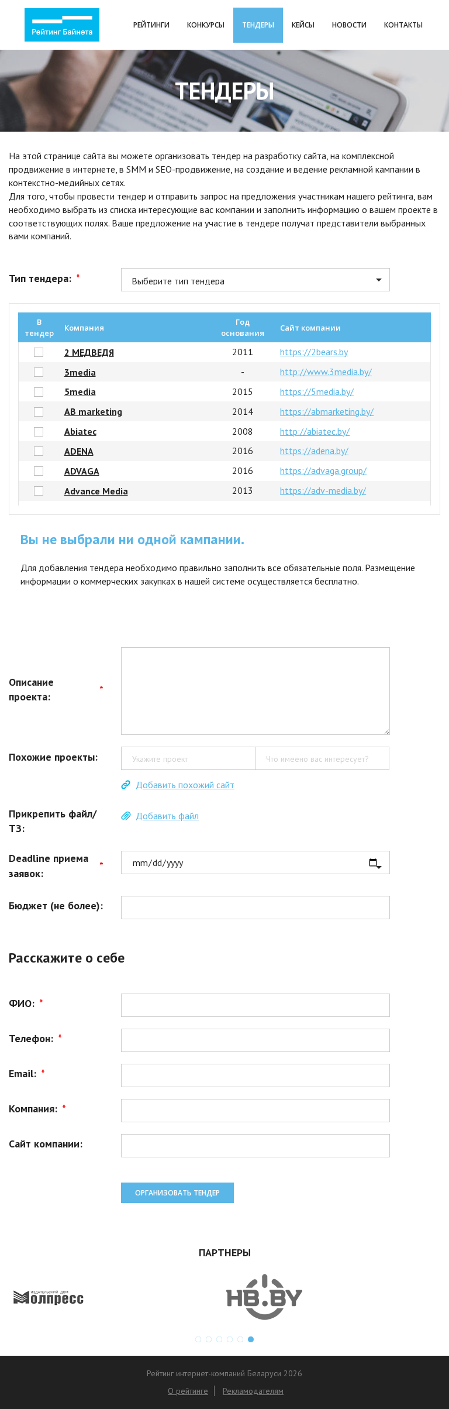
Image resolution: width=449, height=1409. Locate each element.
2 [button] (209, 1339)
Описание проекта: (56, 689)
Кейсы (303, 25)
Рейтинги (151, 25)
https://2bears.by (314, 352)
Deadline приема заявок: (56, 865)
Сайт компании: (45, 1143)
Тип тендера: (44, 278)
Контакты (403, 25)
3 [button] (219, 1339)
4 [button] (230, 1339)
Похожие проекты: (53, 757)
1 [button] (198, 1339)
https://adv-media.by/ (323, 490)
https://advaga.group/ (323, 470)
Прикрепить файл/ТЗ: (52, 821)
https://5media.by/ (317, 391)
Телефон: (35, 1038)
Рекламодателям (253, 1391)
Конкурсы (205, 25)
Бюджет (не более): (56, 905)
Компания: (37, 1108)
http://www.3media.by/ (326, 371)
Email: (27, 1073)
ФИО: (26, 1003)
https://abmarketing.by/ (327, 411)
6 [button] (251, 1339)
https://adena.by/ (314, 450)
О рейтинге (188, 1391)
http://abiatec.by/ (315, 431)
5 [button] (240, 1339)
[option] (116, 1297)
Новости (349, 25)
